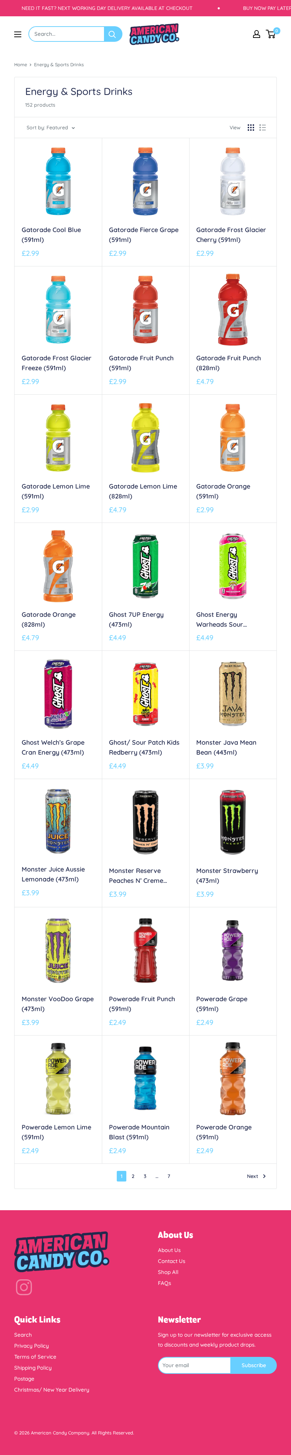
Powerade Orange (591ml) (224, 1132)
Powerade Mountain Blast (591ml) (139, 1132)
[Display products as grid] (251, 127)
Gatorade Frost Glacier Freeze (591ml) (57, 363)
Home (20, 64)
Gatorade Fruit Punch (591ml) (141, 363)
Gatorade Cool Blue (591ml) (51, 235)
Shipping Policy (33, 1367)
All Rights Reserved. (113, 1433)
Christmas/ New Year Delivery (51, 1389)
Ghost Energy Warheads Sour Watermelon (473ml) (227, 620)
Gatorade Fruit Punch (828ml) (228, 363)
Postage (24, 1378)
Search (23, 1334)
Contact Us (171, 1261)
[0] (271, 34)
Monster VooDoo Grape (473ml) (58, 1004)
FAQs (164, 1283)
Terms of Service (35, 1356)
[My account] (256, 34)
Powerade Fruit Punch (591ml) (142, 1004)
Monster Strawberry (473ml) (227, 876)
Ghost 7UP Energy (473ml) (136, 619)
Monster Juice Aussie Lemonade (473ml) (53, 874)
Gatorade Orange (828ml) (49, 619)
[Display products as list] (262, 127)
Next (252, 1176)
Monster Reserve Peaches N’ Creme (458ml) (136, 876)
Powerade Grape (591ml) (221, 1004)
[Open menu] (17, 34)
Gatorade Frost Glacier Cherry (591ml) (231, 235)
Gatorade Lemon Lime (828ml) (143, 491)
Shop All (168, 1272)
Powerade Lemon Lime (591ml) (56, 1132)
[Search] (113, 34)
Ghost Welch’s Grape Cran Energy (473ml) (53, 747)
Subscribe (254, 1365)
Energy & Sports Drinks (59, 64)
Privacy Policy (31, 1345)
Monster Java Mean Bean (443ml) (226, 747)
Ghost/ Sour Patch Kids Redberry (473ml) (144, 747)
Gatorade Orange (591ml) (223, 491)
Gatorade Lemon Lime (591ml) (56, 491)
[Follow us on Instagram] (24, 1288)
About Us (169, 1250)
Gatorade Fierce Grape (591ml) (144, 235)
